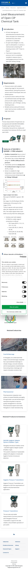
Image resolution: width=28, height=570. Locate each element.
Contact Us (6, 552)
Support (17, 549)
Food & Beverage (8, 354)
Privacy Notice (14, 562)
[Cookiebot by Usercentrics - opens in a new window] (20, 257)
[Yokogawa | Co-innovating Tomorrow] (6, 3)
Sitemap (14, 564)
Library (7, 7)
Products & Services (8, 545)
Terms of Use (14, 561)
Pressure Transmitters (10, 511)
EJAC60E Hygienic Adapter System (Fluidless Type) (11, 441)
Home (2, 7)
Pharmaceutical (8, 392)
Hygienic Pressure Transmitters (13, 480)
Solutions (17, 541)
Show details (20, 302)
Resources (13, 7)
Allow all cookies (14, 307)
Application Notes (21, 7)
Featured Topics (7, 549)
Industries (5, 541)
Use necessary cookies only (14, 311)
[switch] (24, 287)
